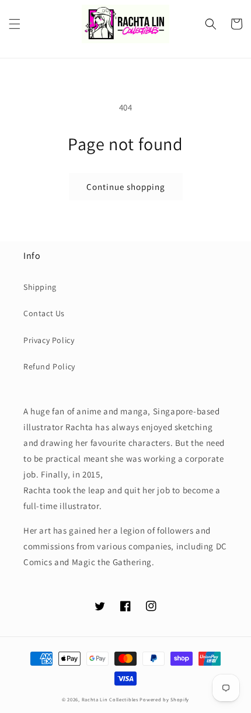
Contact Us (44, 313)
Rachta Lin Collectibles (110, 699)
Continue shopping (125, 186)
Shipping (40, 287)
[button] (14, 24)
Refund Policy (49, 366)
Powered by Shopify (164, 699)
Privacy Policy (48, 340)
